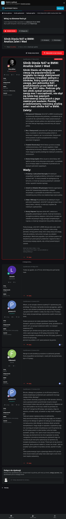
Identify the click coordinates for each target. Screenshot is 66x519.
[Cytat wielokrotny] (24, 257)
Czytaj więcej (3, 3)
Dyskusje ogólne (33, 47)
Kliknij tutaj (12, 91)
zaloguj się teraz (54, 472)
